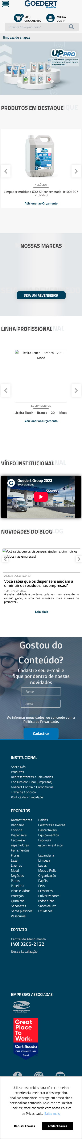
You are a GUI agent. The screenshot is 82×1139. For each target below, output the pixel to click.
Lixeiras (16, 865)
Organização (47, 875)
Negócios (17, 875)
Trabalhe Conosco (23, 792)
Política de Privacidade (40, 721)
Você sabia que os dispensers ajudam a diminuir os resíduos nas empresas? (38, 583)
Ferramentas (20, 850)
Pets (41, 885)
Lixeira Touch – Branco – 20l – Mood (41, 412)
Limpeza (44, 860)
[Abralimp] (21, 1011)
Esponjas (44, 840)
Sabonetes (18, 905)
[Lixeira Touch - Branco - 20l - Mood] (41, 376)
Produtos (17, 771)
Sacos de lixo (47, 905)
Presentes (45, 890)
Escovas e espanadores (20, 843)
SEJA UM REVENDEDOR (41, 295)
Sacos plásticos (21, 910)
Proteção (17, 895)
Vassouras (18, 915)
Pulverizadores (48, 895)
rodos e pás (46, 900)
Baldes (43, 819)
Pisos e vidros (20, 890)
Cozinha (16, 829)
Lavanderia (46, 855)
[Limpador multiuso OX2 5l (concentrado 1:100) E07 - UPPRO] (41, 155)
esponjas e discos (50, 845)
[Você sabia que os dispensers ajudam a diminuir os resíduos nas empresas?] (41, 560)
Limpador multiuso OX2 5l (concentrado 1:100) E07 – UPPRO (41, 193)
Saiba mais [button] (52, 1113)
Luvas (42, 865)
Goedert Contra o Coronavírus (32, 786)
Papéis (43, 880)
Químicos (17, 900)
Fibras (15, 855)
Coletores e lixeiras (51, 824)
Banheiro (17, 824)
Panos (15, 880)
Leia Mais (41, 611)
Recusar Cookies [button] (24, 1126)
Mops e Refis (47, 870)
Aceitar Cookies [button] (57, 1126)
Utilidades (45, 910)
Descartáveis (47, 829)
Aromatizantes (21, 819)
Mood (15, 870)
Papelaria (17, 885)
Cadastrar (41, 733)
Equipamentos (48, 835)
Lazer (15, 860)
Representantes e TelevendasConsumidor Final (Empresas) (32, 779)
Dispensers (18, 835)
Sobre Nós (18, 766)
